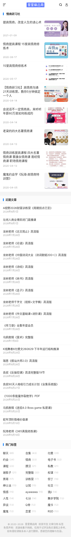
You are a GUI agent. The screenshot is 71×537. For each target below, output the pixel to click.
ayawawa (34, 492)
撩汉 (30, 466)
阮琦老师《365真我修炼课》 (21, 431)
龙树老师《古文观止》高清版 (21, 231)
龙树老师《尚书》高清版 (18, 278)
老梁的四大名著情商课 (18, 131)
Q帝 (30, 504)
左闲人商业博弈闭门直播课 (19, 219)
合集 (31, 453)
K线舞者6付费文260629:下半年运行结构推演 (31, 349)
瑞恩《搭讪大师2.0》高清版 (20, 360)
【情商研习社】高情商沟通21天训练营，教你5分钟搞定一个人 (21, 92)
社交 (53, 485)
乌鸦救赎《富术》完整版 (18, 337)
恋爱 (30, 511)
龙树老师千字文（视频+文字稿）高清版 (27, 302)
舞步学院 (56, 498)
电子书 (55, 459)
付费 (53, 453)
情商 (31, 459)
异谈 (8, 504)
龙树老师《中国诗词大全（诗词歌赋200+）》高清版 (34, 255)
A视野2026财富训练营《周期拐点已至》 (28, 208)
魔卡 (53, 504)
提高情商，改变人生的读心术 (22, 22)
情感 (8, 492)
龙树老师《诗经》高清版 (18, 266)
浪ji (52, 492)
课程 (8, 466)
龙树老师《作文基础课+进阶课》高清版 (27, 313)
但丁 (53, 479)
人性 (8, 498)
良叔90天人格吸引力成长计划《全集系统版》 (31, 384)
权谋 (53, 472)
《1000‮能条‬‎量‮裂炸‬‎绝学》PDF (21, 396)
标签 (61, 524)
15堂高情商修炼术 (15, 66)
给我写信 (43, 524)
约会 (8, 459)
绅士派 (9, 485)
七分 (30, 498)
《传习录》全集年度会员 (18, 325)
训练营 (32, 479)
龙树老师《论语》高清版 (18, 243)
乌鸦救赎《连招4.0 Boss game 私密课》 (28, 407)
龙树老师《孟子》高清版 (18, 290)
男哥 (8, 479)
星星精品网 (35, 5)
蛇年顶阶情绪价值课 (15, 419)
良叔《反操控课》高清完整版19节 (24, 372)
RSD (53, 511)
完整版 (32, 472)
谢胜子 (9, 472)
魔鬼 (8, 511)
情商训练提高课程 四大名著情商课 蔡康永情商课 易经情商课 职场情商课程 (21, 157)
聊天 (8, 453)
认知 (30, 485)
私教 (53, 466)
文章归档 (53, 524)
